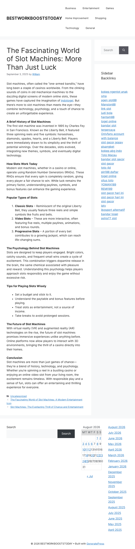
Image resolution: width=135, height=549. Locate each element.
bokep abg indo (111, 150)
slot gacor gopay (112, 142)
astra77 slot (109, 218)
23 (101, 455)
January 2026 (117, 466)
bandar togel (109, 214)
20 (92, 455)
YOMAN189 (108, 184)
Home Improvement (76, 18)
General (90, 28)
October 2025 (117, 491)
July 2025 (114, 513)
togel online (108, 121)
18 (86, 455)
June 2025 (115, 518)
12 (89, 449)
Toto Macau (109, 155)
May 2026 (115, 444)
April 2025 (115, 529)
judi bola (106, 113)
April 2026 (115, 449)
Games (110, 8)
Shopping (100, 18)
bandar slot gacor (112, 159)
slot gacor (107, 163)
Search (11, 427)
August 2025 (116, 507)
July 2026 (114, 432)
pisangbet (107, 146)
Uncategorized (18, 396)
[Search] (123, 50)
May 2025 (114, 524)
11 (86, 449)
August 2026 (116, 427)
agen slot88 (109, 100)
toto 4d (106, 167)
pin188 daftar (109, 172)
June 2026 (115, 438)
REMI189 (106, 188)
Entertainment (91, 8)
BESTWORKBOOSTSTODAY (34, 18)
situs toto (107, 180)
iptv (103, 205)
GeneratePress (95, 543)
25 (86, 461)
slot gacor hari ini (112, 193)
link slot (106, 108)
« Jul (90, 476)
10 (83, 449)
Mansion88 (108, 104)
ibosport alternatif (113, 209)
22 (98, 455)
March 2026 (116, 455)
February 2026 (118, 461)
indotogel (67, 100)
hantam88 (107, 117)
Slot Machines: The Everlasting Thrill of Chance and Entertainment (46, 406)
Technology (72, 28)
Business (70, 8)
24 (84, 461)
